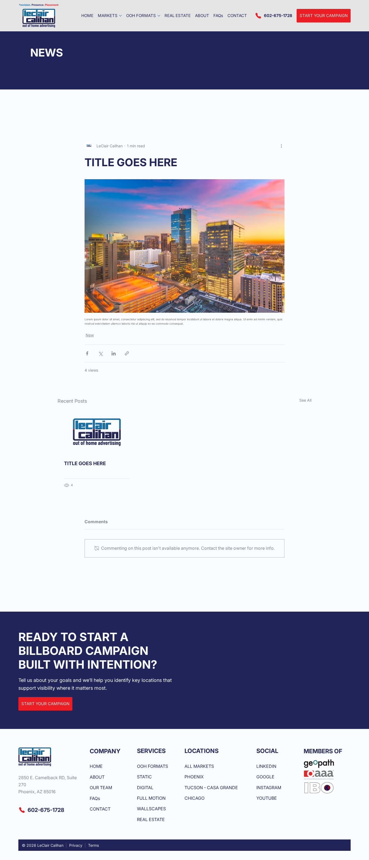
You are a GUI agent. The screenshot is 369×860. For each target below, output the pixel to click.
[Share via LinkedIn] (113, 353)
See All (305, 400)
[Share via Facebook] (87, 353)
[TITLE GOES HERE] (97, 432)
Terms (93, 845)
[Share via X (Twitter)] (100, 353)
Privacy (75, 845)
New (90, 335)
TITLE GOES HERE (85, 463)
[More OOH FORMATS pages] (158, 15)
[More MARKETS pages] (120, 15)
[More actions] (281, 145)
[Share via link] (126, 353)
